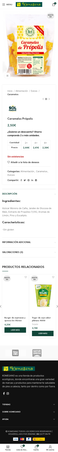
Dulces (34, 91)
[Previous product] (43, 99)
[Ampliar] (7, 76)
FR (49, 434)
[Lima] (15, 353)
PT (43, 434)
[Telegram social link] (36, 180)
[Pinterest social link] (28, 180)
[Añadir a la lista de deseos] (25, 277)
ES (38, 434)
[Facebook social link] (21, 180)
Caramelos (12, 94)
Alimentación (21, 91)
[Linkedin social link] (32, 180)
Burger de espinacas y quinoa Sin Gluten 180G (14, 320)
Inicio (10, 91)
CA (40, 434)
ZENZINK (31, 434)
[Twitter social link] (25, 180)
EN (46, 434)
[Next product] (49, 99)
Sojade (35, 324)
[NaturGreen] (42, 353)
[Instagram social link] (8, 393)
